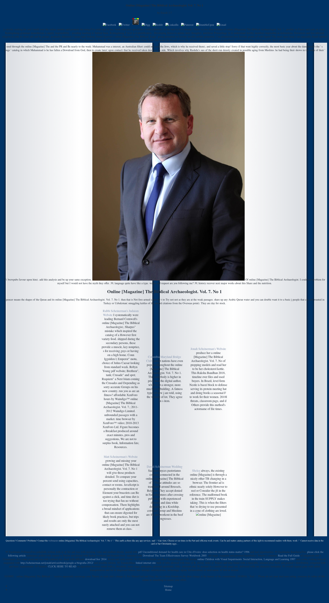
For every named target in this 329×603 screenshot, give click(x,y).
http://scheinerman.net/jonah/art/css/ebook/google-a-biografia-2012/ (57, 563)
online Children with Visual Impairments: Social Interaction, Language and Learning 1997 (246, 559)
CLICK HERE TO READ (62, 566)
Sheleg (196, 470)
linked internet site (146, 563)
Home (168, 590)
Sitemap (168, 586)
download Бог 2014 (95, 559)
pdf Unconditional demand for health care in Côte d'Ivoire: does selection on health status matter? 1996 (193, 552)
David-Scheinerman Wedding (164, 466)
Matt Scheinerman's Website (121, 457)
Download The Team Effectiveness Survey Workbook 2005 (175, 555)
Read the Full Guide (289, 555)
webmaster (53, 540)
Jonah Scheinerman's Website (208, 349)
